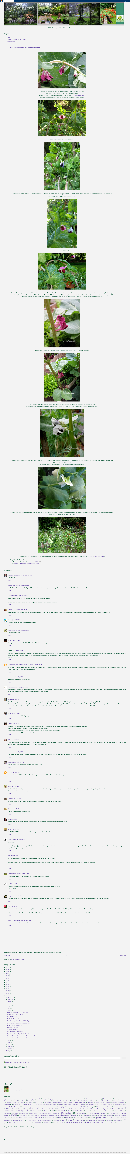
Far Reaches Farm (17, 1104)
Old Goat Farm (23, 1115)
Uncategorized (91, 1120)
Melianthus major (24, 1113)
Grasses (44, 1109)
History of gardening (9, 1110)
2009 (7, 1051)
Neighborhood (114, 1113)
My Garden (66, 1112)
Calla (72, 1100)
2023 (7, 969)
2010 (7, 995)
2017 (7, 980)
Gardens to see (85, 1106)
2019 (7, 976)
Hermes (10, 809)
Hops (28, 1110)
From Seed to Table (79, 95)
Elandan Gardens (68, 1102)
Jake (9, 855)
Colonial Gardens (107, 1101)
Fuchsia (110, 1104)
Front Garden (103, 1104)
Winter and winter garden (73, 1122)
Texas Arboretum (32, 1120)
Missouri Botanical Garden (45, 1113)
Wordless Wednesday (92, 1122)
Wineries (61, 1122)
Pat (9, 884)
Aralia (56, 1099)
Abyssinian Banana (8, 1099)
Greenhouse (60, 1109)
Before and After (107, 1099)
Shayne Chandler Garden (50, 1117)
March (10, 1044)
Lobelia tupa (7, 1113)
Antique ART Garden (14, 610)
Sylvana (10, 640)
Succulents (7, 1120)
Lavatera (87, 1110)
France (82, 1104)
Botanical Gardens (39, 1100)
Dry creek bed (48, 1102)
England (90, 1102)
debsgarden (11, 896)
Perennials (64, 1115)
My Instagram (11, 41)
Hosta (32, 1110)
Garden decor (118, 1104)
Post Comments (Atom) (17, 959)
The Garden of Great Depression (45, 1120)
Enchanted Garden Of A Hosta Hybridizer (18, 1019)
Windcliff (56, 1122)
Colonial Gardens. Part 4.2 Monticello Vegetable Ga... (21, 1036)
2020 (7, 974)
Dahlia (14, 1102)
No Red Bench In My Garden (96, 556)
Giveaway (19, 1109)
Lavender (93, 1110)
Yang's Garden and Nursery (108, 1122)
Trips (70, 1119)
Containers (123, 1101)
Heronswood (115, 1109)
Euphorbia (108, 1102)
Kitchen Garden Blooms (13, 1027)
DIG (36, 1102)
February (10, 1046)
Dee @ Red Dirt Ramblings (15, 920)
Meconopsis (15, 1113)
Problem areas (86, 1115)
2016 (7, 982)
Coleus (99, 1100)
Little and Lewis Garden (119, 1110)
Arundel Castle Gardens (71, 1099)
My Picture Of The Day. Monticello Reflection (19, 1034)
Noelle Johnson (12, 839)
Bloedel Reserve (7, 1100)
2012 (7, 991)
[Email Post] (40, 562)
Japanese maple (61, 1110)
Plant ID (73, 1115)
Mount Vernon (56, 1113)
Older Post (123, 955)
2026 (7, 967)
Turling (10, 620)
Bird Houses (121, 1099)
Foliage (60, 1104)
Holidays (21, 1110)
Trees (62, 1120)
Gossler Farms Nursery (35, 1109)
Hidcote (122, 1109)
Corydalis (9, 1102)
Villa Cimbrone (117, 1120)
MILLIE (10, 699)
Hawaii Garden (83, 1109)
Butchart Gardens (58, 1101)
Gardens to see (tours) (104, 1107)
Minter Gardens (33, 1113)
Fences (54, 1104)
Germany (124, 1107)
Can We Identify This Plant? (15, 1031)
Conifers (116, 1100)
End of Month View (79, 1102)
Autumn (80, 1099)
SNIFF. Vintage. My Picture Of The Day (18, 1021)
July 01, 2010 (14, 855)
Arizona (62, 1099)
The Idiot (10, 799)
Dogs (40, 1102)
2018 (7, 978)
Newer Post (7, 955)
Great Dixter (52, 1109)
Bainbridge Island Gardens (93, 1099)
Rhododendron (101, 1115)
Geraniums (117, 1107)
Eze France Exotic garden (118, 1102)
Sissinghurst (68, 1117)
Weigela (10, 1122)
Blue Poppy (22, 1100)
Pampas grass (51, 1115)
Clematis (93, 1100)
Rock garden (110, 1115)
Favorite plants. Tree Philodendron (43, 1104)
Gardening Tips (60, 1107)
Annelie (10, 723)
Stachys (122, 1117)
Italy (52, 1110)
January (10, 1048)
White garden (29, 1122)
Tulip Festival (80, 1120)
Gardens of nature (71, 1107)
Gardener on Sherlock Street (16, 575)
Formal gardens (67, 1104)
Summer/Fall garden (18, 1120)
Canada (77, 1100)
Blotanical (15, 1100)
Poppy (79, 1115)
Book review (30, 1100)
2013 (7, 989)
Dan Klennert (21, 1102)
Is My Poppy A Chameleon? (14, 1025)
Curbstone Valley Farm (14, 687)
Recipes (94, 1115)
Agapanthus (23, 1099)
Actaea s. (17, 1099)
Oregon (36, 1115)
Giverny (26, 1109)
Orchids (31, 1115)
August (10, 1006)
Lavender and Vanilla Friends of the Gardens (20, 665)
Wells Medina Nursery (19, 1122)
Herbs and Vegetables (20, 563)
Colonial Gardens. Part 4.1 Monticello (17, 1038)
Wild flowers (47, 1122)
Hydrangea (39, 1110)
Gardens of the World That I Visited (16, 39)
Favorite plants (27, 1104)
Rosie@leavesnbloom (14, 595)
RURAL (10, 772)
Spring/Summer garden (33, 563)
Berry (116, 1099)
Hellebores (91, 1109)
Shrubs (60, 1117)
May (9, 1040)
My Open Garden (81, 1113)
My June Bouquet (12, 1016)
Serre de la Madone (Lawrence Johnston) (22, 1117)
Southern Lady (12, 762)
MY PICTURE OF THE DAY (96, 1113)
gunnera (67, 1109)
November (11, 999)
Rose (9, 906)
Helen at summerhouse (14, 585)
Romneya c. (117, 1115)
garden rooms (26, 1107)
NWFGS (14, 1115)
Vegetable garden (101, 1120)
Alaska (39, 1099)
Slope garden (84, 1117)
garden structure (33, 1107)
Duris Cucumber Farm (57, 1102)
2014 (7, 986)
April (9, 1042)
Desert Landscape (29, 1102)
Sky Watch (76, 1117)
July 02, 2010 (14, 906)
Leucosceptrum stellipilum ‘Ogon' (105, 1110)
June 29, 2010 (28, 575)
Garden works (50, 1107)
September (11, 1004)
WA (124, 1119)
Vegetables (109, 1120)
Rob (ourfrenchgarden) (14, 874)
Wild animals (37, 1122)
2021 (7, 971)
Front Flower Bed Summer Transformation (18, 1023)
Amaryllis (45, 1099)
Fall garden (7, 1104)
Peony (57, 1115)
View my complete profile (16, 1090)
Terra (9, 786)
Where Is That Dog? (12, 1029)
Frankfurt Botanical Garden (92, 1104)
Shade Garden (38, 1117)
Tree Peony (56, 1120)
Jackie (9, 713)
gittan (9, 829)
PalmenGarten (43, 1115)
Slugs (91, 1117)
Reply (9, 580)
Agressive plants (31, 1099)
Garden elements (14, 1107)
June (9, 1010)
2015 (7, 984)
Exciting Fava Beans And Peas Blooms (25, 47)
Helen (9, 740)
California (67, 1100)
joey (9, 819)
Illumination (47, 1110)
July (9, 1008)
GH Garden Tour (10, 1109)
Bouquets (48, 1101)
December (11, 997)
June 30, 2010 (17, 799)
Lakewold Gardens (77, 1110)
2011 (7, 993)
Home (8, 37)
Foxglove (75, 1104)
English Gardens (100, 1102)
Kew (69, 1110)
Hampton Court (74, 1109)
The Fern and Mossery (14, 630)
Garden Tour (42, 1107)
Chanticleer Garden (85, 1100)
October (10, 1001)
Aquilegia (51, 1099)
